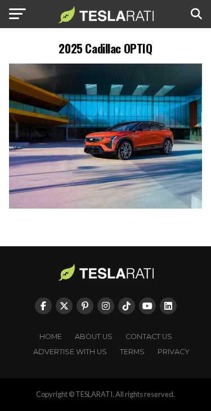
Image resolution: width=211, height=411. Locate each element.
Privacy (174, 351)
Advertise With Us (70, 351)
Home (50, 336)
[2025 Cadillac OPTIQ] (106, 205)
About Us (94, 336)
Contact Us (148, 336)
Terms (132, 351)
